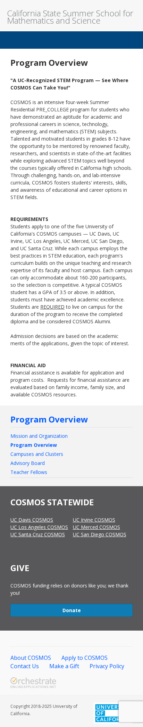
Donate (71, 610)
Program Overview (49, 419)
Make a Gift (64, 666)
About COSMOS (30, 658)
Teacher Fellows (28, 472)
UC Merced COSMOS (96, 527)
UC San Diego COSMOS (99, 534)
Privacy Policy (107, 666)
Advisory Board (27, 463)
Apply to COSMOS (84, 658)
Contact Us (24, 666)
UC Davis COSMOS (31, 519)
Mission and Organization (39, 436)
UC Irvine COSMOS (94, 519)
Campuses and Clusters (36, 454)
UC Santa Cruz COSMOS (37, 534)
